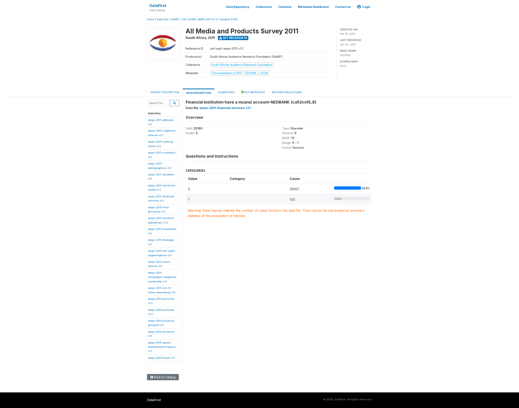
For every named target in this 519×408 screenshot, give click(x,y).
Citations (285, 7)
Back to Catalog (164, 377)
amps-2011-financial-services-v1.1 (225, 108)
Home (150, 19)
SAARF (175, 19)
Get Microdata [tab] (254, 92)
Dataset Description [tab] (164, 92)
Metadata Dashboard (313, 7)
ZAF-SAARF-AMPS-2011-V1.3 (199, 19)
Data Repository (237, 7)
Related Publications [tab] (287, 92)
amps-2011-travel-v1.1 (161, 357)
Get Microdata (234, 38)
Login (366, 7)
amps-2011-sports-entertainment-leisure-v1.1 (162, 347)
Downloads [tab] (226, 92)
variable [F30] (228, 19)
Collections (264, 7)
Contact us (343, 7)
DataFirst (158, 5)
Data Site (162, 19)
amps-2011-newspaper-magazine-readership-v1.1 (162, 277)
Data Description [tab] (198, 92)
